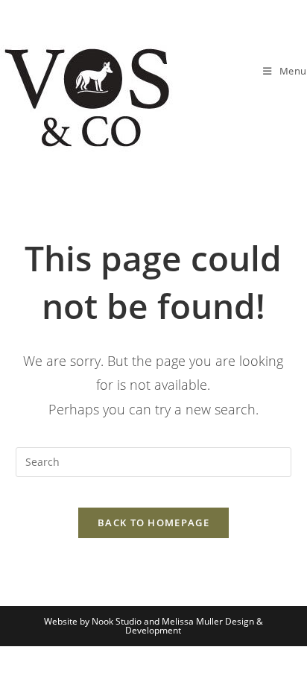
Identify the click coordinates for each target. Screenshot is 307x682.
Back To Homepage (153, 522)
